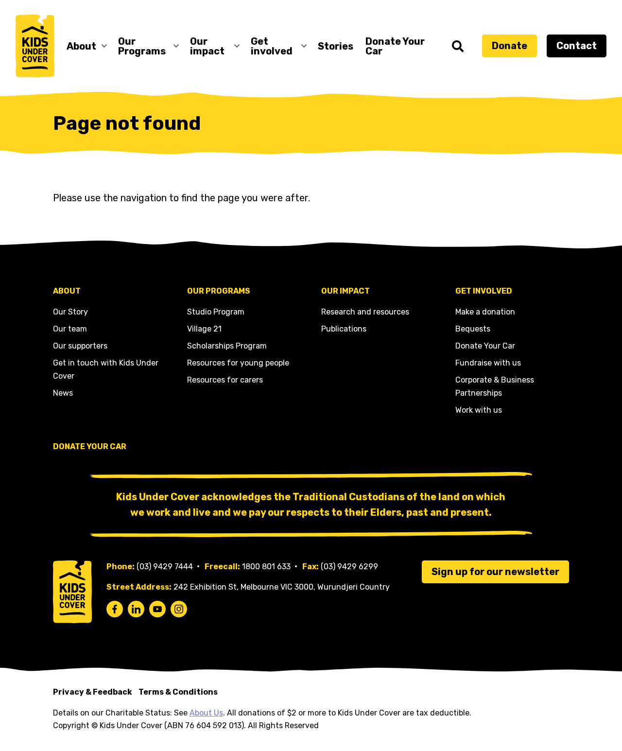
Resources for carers (225, 379)
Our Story (70, 311)
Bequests (472, 328)
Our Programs (142, 46)
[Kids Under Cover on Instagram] (179, 609)
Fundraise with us (488, 362)
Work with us (478, 410)
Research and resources (365, 311)
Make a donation (485, 311)
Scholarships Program (227, 345)
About (81, 46)
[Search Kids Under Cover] (457, 46)
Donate (509, 46)
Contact (576, 46)
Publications (343, 328)
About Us (206, 712)
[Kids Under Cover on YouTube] (157, 609)
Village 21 (204, 328)
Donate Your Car (395, 46)
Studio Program (215, 311)
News (63, 393)
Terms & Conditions (178, 692)
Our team (70, 328)
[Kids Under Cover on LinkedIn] (136, 609)
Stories (335, 46)
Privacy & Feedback (92, 692)
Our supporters (80, 345)
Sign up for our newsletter (495, 571)
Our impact (207, 46)
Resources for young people (238, 362)
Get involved (272, 46)
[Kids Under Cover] (35, 46)
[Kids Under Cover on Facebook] (114, 609)
